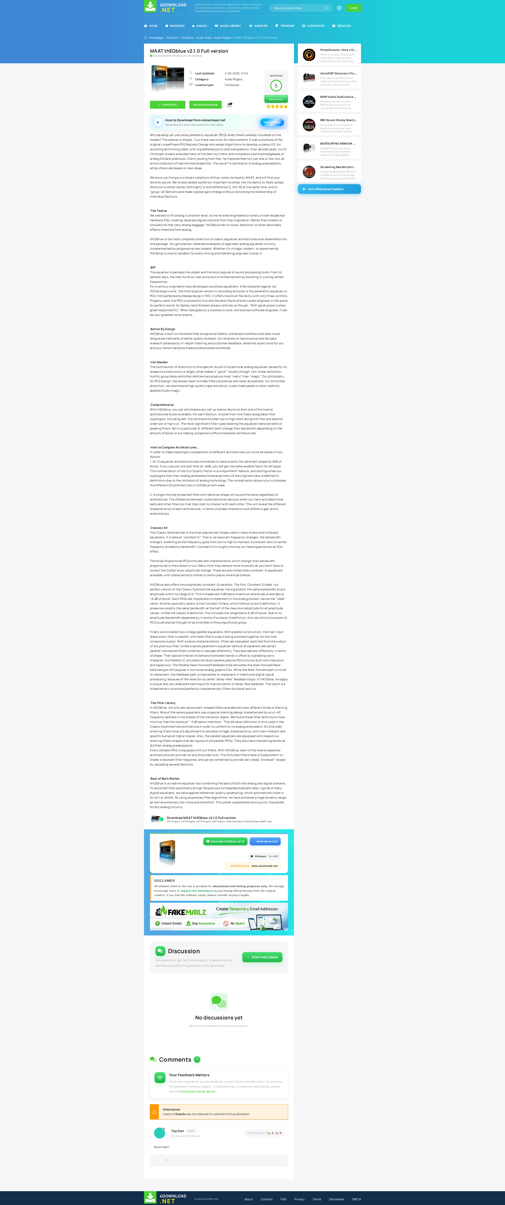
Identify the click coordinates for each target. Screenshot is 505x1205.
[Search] (326, 8)
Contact (267, 1199)
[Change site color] (339, 8)
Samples (260, 26)
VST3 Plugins (203, 821)
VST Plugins (173, 821)
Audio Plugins (222, 37)
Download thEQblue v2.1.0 (227, 841)
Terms (316, 1199)
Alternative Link (267, 841)
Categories (316, 26)
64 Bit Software (251, 821)
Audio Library (230, 26)
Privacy (299, 1199)
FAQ (283, 1199)
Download (169, 104)
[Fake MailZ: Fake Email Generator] (219, 917)
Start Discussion (265, 957)
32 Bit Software (234, 821)
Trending (288, 26)
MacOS (201, 26)
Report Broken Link (205, 104)
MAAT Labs (266, 821)
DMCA (356, 1199)
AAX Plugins (218, 821)
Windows (177, 26)
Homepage (156, 37)
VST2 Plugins (188, 821)
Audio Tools (203, 37)
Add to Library (276, 99)
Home (153, 26)
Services (344, 26)
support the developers (197, 890)
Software (172, 37)
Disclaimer (336, 1199)
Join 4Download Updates (326, 189)
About (248, 1199)
